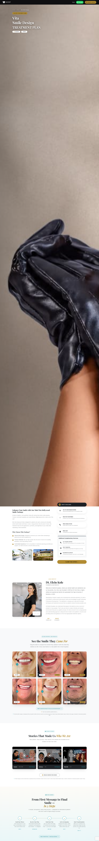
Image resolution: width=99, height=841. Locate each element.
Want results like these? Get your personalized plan (49, 708)
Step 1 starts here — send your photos (49, 836)
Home (73, 2)
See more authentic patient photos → (50, 711)
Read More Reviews (50, 775)
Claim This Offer (71, 562)
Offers (17, 10)
